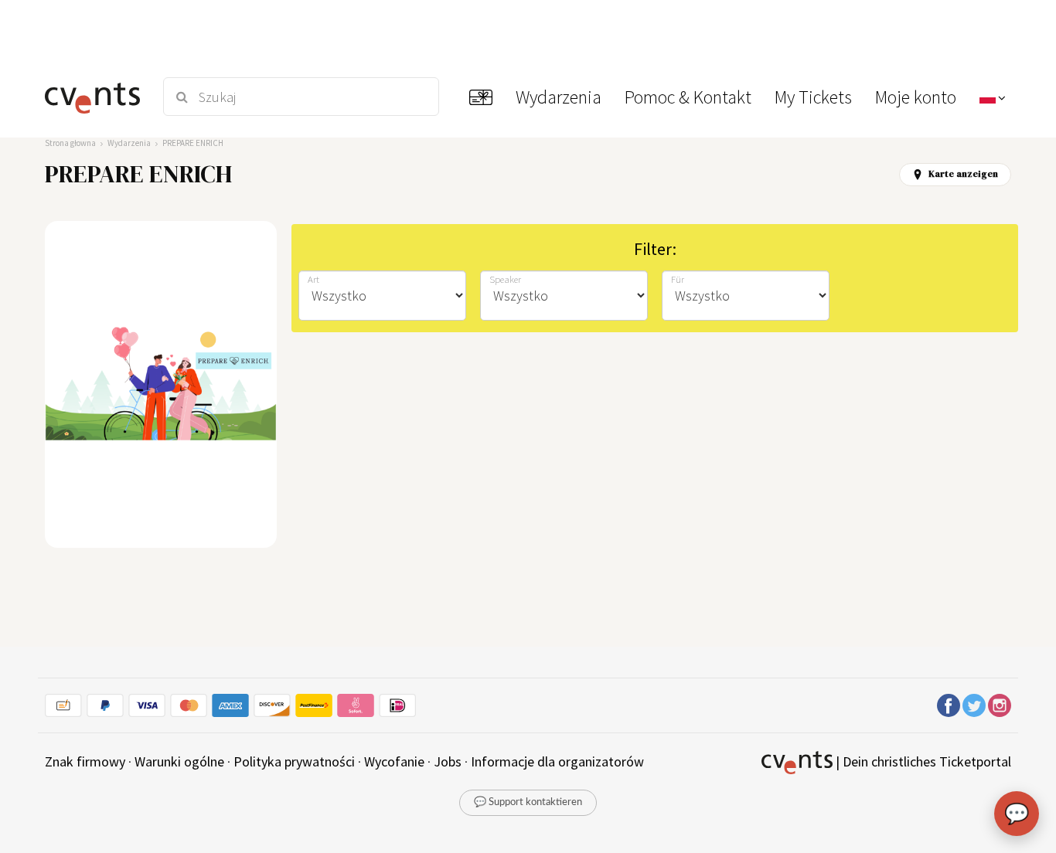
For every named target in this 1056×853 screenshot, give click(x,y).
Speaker (505, 279)
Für (677, 279)
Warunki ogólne (179, 761)
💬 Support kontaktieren (528, 802)
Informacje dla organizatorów (557, 761)
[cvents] (94, 96)
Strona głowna (70, 143)
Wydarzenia (129, 143)
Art (313, 279)
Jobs (448, 761)
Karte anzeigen (963, 174)
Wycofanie (394, 761)
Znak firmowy (85, 761)
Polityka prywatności (294, 761)
